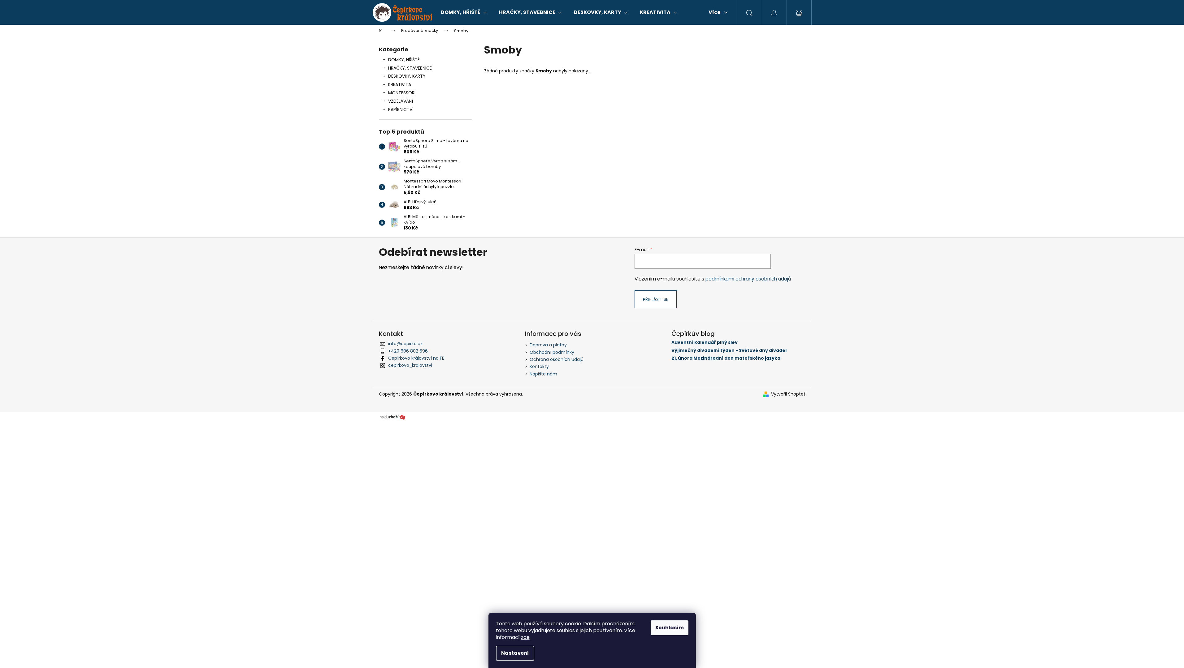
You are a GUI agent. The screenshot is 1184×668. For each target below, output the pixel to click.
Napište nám (543, 374)
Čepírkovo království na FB (416, 358)
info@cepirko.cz (405, 343)
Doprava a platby (548, 345)
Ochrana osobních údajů (556, 359)
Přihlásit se (655, 299)
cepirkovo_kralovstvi (410, 365)
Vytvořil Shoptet (788, 394)
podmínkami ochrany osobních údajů (748, 279)
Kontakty (539, 366)
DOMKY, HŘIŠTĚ (404, 60)
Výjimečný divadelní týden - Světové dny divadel (729, 350)
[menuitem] (464, 12)
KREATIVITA (399, 84)
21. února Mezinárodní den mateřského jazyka (725, 358)
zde (525, 637)
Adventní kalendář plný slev (704, 342)
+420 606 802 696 (408, 351)
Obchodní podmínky (552, 352)
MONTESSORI (401, 93)
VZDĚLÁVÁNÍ (400, 101)
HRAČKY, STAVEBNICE (410, 68)
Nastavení (515, 653)
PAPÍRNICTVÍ (401, 109)
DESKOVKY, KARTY (407, 76)
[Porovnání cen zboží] (392, 417)
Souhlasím (669, 627)
